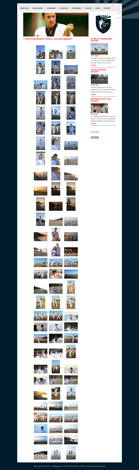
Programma (76, 8)
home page (24, 8)
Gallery (88, 8)
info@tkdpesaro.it (57, 466)
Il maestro (64, 8)
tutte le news (95, 131)
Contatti (107, 8)
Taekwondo (51, 8)
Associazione (37, 8)
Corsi (97, 8)
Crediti (81, 466)
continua (93, 65)
